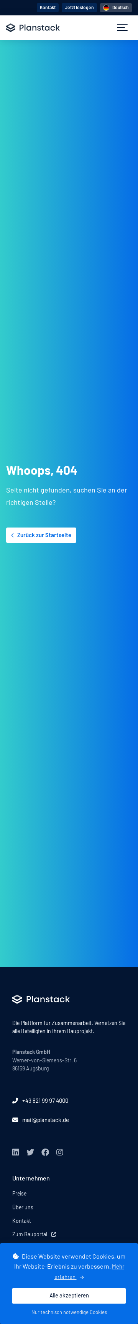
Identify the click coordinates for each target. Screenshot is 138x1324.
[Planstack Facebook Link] (45, 1153)
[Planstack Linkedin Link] (15, 1153)
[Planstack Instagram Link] (59, 1153)
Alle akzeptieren (69, 1296)
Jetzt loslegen (79, 7)
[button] (122, 27)
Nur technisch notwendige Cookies (69, 1312)
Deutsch (120, 7)
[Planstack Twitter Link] (30, 1153)
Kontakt (48, 7)
